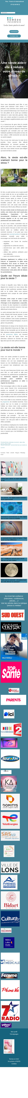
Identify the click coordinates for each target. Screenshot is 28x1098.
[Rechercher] (18, 13)
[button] (3, 452)
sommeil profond (14, 234)
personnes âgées (12, 334)
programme (5, 402)
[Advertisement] (14, 1082)
